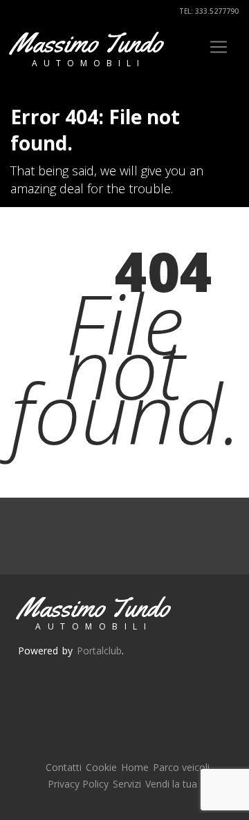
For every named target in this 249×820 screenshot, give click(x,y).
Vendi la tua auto (183, 783)
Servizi (127, 783)
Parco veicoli (181, 767)
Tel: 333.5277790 (208, 11)
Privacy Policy (78, 783)
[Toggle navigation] (218, 47)
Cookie (101, 767)
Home (135, 767)
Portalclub (99, 650)
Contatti (64, 767)
